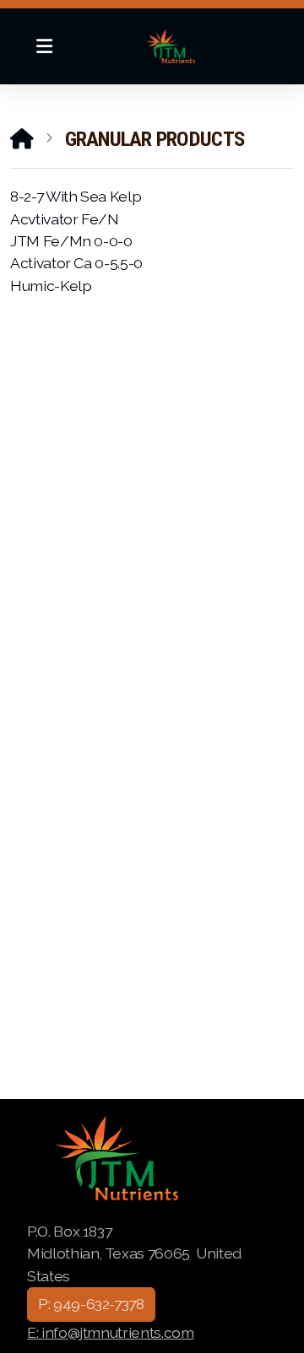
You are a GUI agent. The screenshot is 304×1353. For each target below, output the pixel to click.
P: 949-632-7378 (91, 1304)
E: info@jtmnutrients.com (110, 1332)
